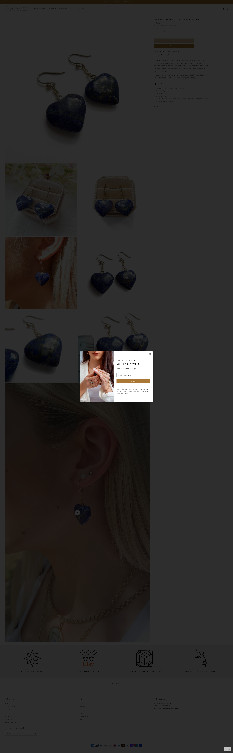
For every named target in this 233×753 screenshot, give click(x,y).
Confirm (133, 381)
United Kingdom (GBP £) (124, 375)
